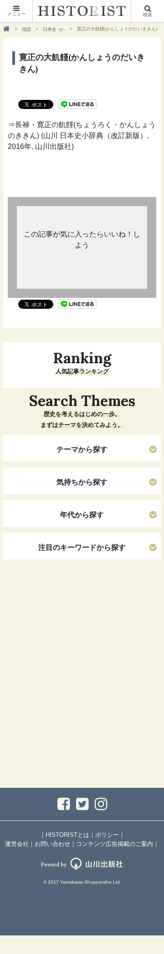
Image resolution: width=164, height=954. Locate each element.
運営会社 (17, 843)
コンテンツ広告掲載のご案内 (114, 843)
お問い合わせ (52, 843)
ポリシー (107, 834)
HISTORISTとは (67, 834)
